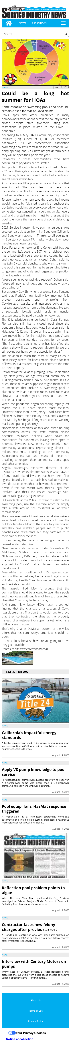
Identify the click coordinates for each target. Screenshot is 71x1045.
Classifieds (39, 23)
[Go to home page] (8, 23)
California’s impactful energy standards (29, 735)
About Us (36, 1000)
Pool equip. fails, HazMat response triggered (34, 809)
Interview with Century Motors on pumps (34, 964)
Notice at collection (19, 1039)
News (22, 23)
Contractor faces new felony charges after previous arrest (29, 927)
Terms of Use (36, 1010)
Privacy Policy (35, 1021)
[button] (66, 34)
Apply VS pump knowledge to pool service (34, 772)
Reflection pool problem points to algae (33, 890)
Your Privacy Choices (31, 1033)
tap (63, 23)
